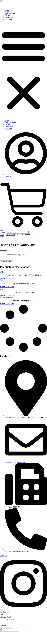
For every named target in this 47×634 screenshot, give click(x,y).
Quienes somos (10, 13)
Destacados (9, 17)
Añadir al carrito (6, 262)
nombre (3, 612)
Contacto (8, 19)
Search (2, 232)
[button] (23, 69)
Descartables (10, 235)
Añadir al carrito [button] (7, 278)
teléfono (3, 617)
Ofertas (7, 15)
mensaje (3, 626)
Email (2, 614)
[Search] (29, 232)
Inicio (7, 11)
